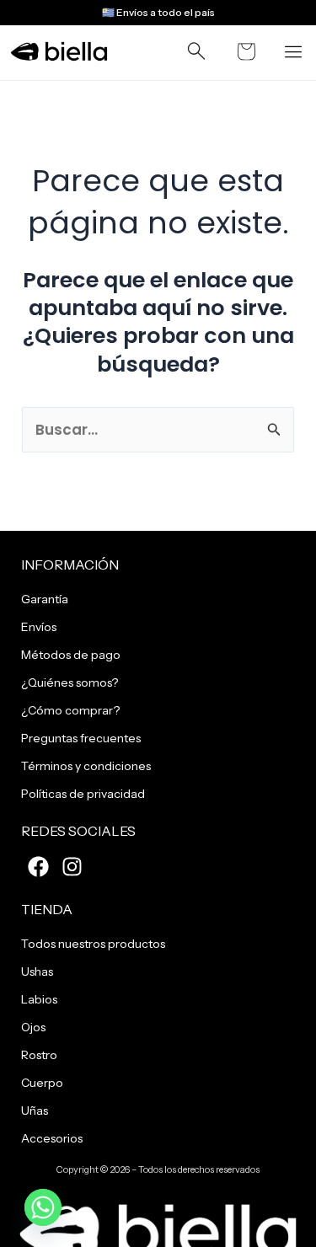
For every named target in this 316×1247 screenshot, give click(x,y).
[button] (196, 55)
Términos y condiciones (86, 765)
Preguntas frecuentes (81, 738)
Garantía (44, 599)
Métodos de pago (71, 654)
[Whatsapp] (43, 1207)
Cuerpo (42, 1082)
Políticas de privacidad (83, 793)
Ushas (37, 971)
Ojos (33, 1027)
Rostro (39, 1054)
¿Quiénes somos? (69, 682)
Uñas (34, 1110)
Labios (39, 999)
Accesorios (52, 1138)
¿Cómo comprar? (70, 710)
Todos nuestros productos (93, 943)
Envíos (38, 626)
